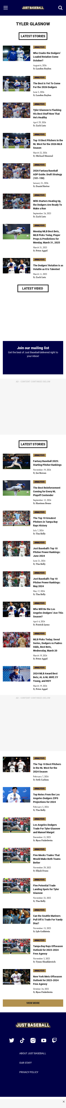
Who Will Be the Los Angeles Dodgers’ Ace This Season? (48, 613)
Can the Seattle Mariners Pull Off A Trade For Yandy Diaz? (47, 919)
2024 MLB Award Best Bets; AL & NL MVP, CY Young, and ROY (45, 677)
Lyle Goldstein (43, 931)
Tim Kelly (40, 533)
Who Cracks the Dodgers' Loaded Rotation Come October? (47, 57)
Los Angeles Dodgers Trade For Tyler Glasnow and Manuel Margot (46, 828)
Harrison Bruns (43, 503)
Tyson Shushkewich (46, 961)
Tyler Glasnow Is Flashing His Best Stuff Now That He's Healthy (47, 114)
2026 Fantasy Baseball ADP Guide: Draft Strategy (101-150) (47, 174)
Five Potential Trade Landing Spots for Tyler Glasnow (46, 889)
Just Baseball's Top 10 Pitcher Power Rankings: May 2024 (46, 582)
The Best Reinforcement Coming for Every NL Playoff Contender (46, 491)
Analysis (39, 47)
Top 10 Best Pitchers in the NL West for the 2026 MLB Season (48, 144)
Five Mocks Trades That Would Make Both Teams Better (47, 859)
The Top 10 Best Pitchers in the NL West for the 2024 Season (47, 768)
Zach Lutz (41, 125)
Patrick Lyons (42, 624)
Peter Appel (42, 250)
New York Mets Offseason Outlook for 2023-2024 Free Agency (47, 980)
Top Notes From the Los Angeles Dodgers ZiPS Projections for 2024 (46, 798)
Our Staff (25, 1062)
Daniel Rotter (42, 186)
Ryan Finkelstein (44, 840)
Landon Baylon (43, 68)
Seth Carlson (42, 779)
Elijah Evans (42, 870)
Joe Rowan (41, 473)
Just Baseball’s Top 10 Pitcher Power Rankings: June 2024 (46, 552)
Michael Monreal (44, 156)
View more (38, 1004)
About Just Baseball (32, 1053)
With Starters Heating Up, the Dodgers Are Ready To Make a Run (47, 205)
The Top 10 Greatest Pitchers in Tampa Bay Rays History (45, 522)
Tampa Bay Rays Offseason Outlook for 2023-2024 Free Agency (48, 950)
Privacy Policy (28, 1072)
